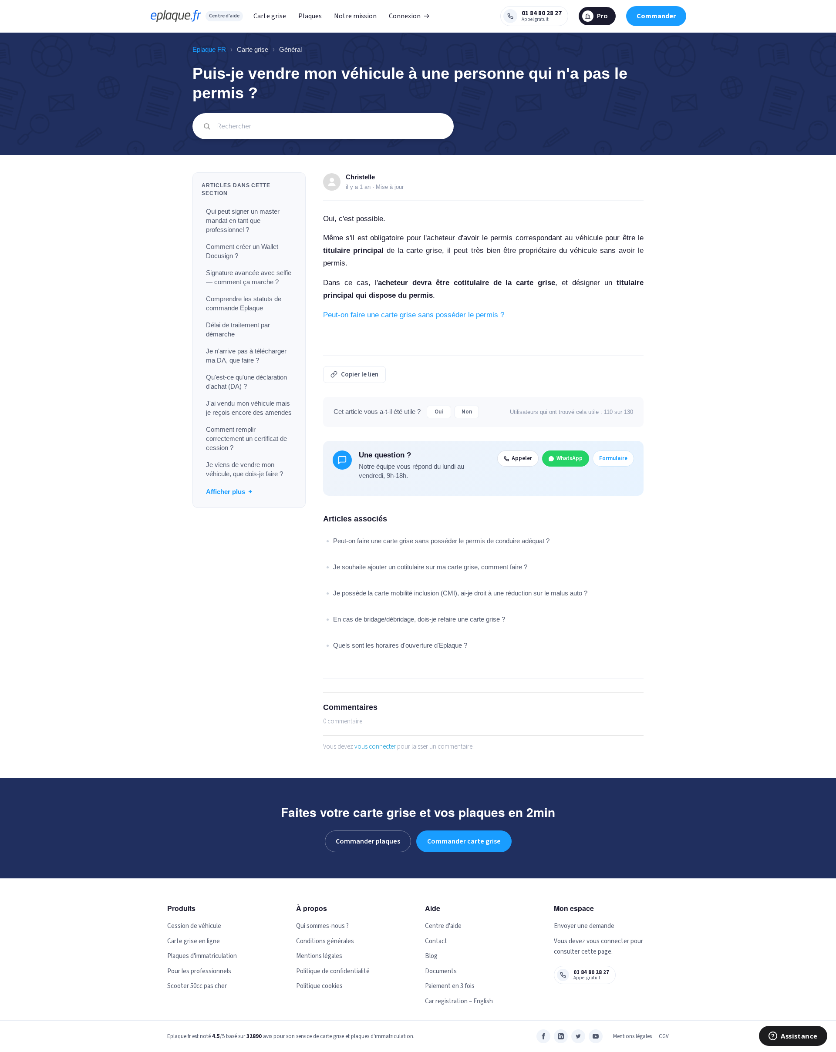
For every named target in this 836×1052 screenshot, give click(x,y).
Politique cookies (319, 986)
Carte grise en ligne (193, 941)
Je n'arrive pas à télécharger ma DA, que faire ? (246, 355)
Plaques (310, 16)
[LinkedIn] (561, 1036)
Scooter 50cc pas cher (197, 986)
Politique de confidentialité (333, 971)
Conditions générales (325, 941)
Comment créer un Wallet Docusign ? (242, 251)
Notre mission (355, 16)
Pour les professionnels (199, 971)
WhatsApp (569, 458)
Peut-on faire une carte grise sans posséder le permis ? (413, 315)
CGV (664, 1036)
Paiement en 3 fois (450, 986)
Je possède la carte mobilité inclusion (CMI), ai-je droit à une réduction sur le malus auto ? (460, 593)
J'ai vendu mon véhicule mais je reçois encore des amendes (249, 408)
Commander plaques (368, 841)
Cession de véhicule (194, 926)
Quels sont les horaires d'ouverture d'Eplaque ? (400, 645)
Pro (602, 16)
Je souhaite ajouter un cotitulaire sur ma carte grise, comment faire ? (430, 567)
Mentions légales (319, 956)
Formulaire (613, 458)
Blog (431, 956)
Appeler (522, 458)
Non (467, 412)
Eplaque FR (209, 49)
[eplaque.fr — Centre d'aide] (176, 16)
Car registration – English (459, 1001)
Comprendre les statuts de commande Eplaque (243, 303)
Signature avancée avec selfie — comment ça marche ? (248, 277)
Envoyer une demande (584, 926)
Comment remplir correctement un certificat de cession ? (246, 438)
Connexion (409, 16)
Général (290, 49)
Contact (436, 941)
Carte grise (269, 16)
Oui (439, 412)
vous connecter (375, 746)
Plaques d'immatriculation (202, 956)
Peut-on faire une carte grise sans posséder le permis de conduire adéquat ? (441, 540)
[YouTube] (596, 1036)
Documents (441, 971)
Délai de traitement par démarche (238, 329)
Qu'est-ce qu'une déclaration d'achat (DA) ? (246, 381)
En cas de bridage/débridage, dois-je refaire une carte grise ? (419, 619)
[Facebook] (543, 1036)
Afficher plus (225, 491)
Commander (656, 16)
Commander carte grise (464, 841)
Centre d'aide (224, 16)
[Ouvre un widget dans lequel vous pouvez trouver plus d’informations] (793, 1037)
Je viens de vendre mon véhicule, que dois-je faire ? (244, 469)
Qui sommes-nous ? (322, 926)
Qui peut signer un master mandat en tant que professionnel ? (243, 220)
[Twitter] (578, 1036)
